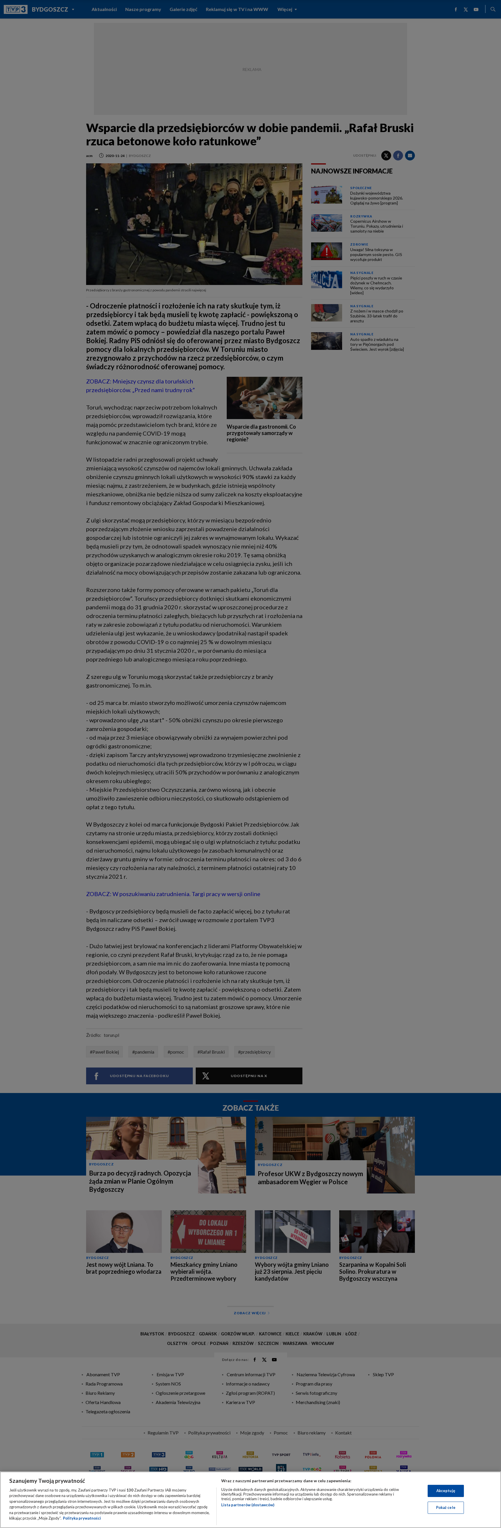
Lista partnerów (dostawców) (247, 1505)
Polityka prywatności (82, 1518)
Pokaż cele (445, 1507)
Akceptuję (445, 1490)
